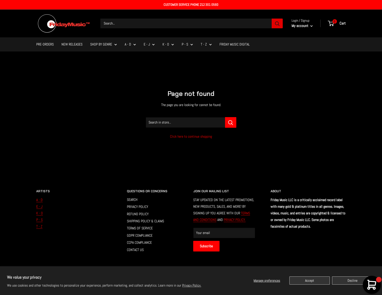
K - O (165, 44)
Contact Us (135, 249)
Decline (352, 280)
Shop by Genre (101, 44)
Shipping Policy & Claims (145, 221)
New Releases (71, 44)
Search (132, 199)
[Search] (277, 23)
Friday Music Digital (235, 44)
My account (300, 25)
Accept (309, 280)
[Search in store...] (230, 122)
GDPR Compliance (140, 235)
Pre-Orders (45, 44)
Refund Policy (138, 214)
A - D (128, 44)
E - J (147, 44)
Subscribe (206, 246)
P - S (185, 44)
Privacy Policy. (191, 285)
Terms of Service (140, 228)
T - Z (204, 44)
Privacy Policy (137, 206)
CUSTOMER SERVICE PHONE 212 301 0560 (191, 4)
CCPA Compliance (139, 242)
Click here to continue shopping (191, 136)
